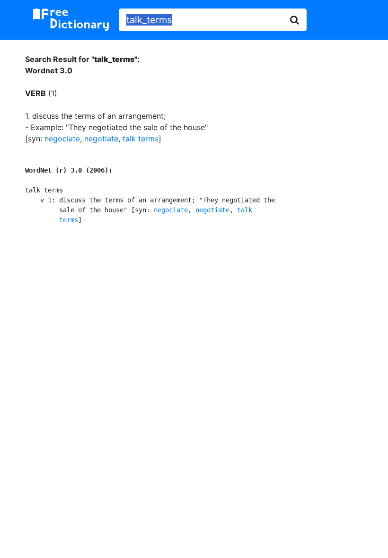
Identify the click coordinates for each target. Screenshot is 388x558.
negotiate (101, 138)
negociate (62, 138)
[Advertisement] (194, 310)
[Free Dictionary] (71, 20)
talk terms (141, 138)
